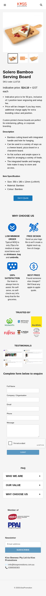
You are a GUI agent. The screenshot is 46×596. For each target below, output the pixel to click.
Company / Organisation (16, 395)
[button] (23, 452)
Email (9, 404)
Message (10, 423)
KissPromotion (26, 588)
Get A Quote (23, 198)
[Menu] (5, 4)
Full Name (11, 386)
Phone (9, 414)
